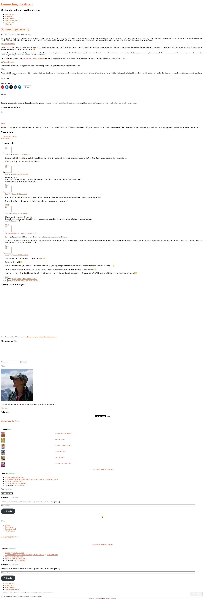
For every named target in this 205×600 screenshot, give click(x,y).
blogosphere (35, 103)
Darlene (7, 477)
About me (8, 24)
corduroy (43, 103)
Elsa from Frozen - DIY (63, 445)
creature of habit (52, 103)
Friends (65, 103)
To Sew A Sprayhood (19, 483)
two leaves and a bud (129, 103)
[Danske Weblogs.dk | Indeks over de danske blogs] (102, 517)
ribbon (116, 103)
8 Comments (26, 34)
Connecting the (10, 421)
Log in (7, 525)
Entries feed (9, 527)
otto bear (95, 103)
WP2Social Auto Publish (95, 598)
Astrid (5, 34)
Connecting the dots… (17, 4)
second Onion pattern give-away (34, 58)
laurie (90, 103)
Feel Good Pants (60, 451)
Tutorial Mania (60, 439)
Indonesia (8, 16)
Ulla (6, 194)
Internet (20, 103)
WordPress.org (10, 531)
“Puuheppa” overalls (9, 136)
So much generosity (15, 29)
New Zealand (9, 14)
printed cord (109, 103)
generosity (72, 103)
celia (6, 213)
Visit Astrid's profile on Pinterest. (103, 469)
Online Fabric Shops (12, 20)
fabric (61, 103)
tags (120, 103)
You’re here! (6, 138)
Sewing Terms (10, 22)
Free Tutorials (9, 18)
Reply (7, 165)
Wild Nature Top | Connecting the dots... (26, 281)
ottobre (101, 103)
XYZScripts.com (112, 598)
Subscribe (8, 511)
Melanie (8, 154)
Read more (4, 408)
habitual (79, 103)
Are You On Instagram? (63, 463)
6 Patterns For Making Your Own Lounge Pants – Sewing (24, 479)
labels (85, 103)
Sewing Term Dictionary (63, 433)
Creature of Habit (11, 233)
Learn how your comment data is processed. (42, 337)
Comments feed (10, 529)
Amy (11, 47)
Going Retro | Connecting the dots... (24, 279)
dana (7, 174)
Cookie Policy (38, 596)
